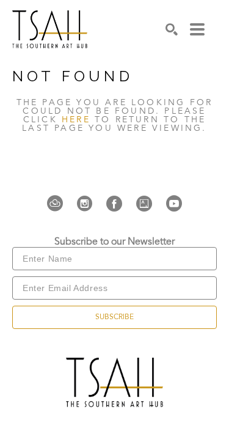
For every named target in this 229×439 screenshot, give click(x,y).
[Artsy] (147, 204)
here (76, 120)
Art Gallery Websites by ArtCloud (152, 411)
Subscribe (114, 317)
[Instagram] (88, 204)
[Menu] (197, 29)
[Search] (171, 29)
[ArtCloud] (58, 204)
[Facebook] (117, 204)
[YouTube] (174, 204)
